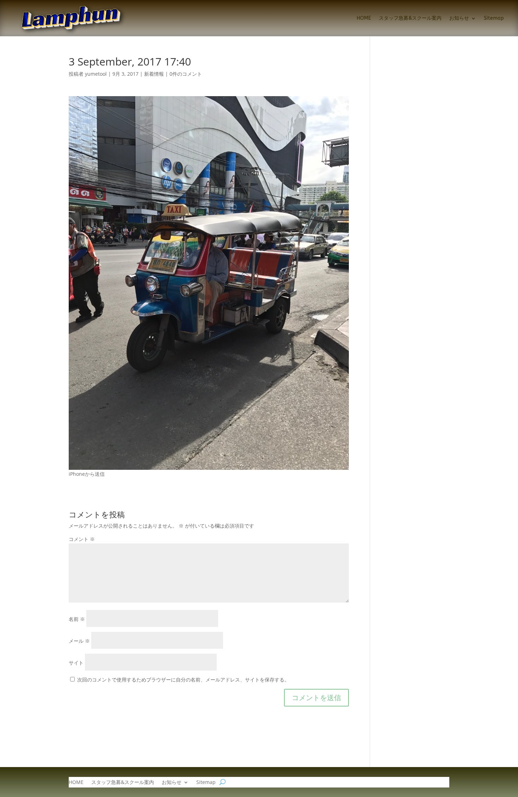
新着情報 (154, 73)
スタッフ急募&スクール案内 (410, 18)
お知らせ (459, 18)
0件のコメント (185, 73)
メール (79, 640)
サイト (76, 662)
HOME (364, 18)
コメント (82, 539)
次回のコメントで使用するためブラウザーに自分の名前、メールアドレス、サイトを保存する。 (183, 679)
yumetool (96, 73)
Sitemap (494, 18)
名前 (77, 619)
